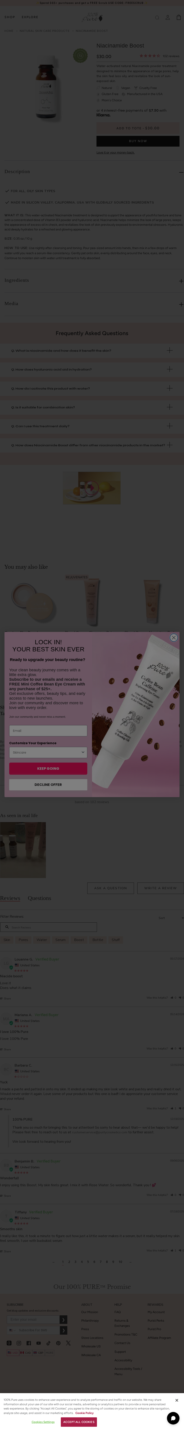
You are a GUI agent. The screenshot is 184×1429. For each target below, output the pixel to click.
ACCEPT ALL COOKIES (78, 1422)
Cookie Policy (84, 1413)
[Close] (177, 1400)
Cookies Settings (43, 1422)
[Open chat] (173, 1418)
